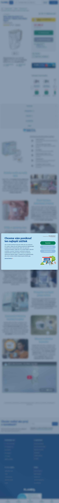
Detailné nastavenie (48, 247)
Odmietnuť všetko (48, 251)
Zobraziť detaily (9, 258)
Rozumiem (48, 243)
